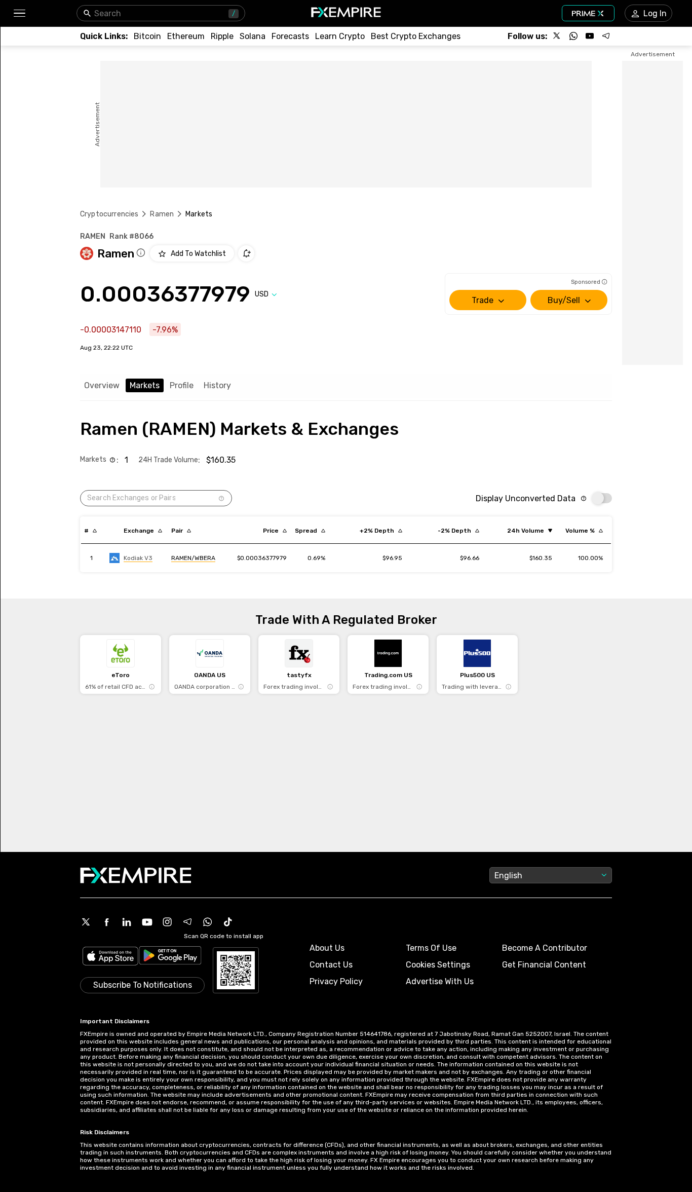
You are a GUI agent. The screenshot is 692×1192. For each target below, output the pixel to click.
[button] (19, 13)
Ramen (162, 214)
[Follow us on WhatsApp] (573, 36)
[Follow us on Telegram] (606, 36)
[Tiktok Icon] (228, 922)
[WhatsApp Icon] (208, 922)
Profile (182, 385)
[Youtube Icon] (147, 922)
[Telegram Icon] (187, 922)
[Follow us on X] (557, 36)
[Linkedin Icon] (127, 922)
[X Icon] (86, 922)
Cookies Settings (438, 965)
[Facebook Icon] (106, 922)
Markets (145, 385)
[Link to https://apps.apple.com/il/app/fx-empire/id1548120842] (110, 957)
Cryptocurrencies (109, 214)
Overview (102, 385)
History (217, 385)
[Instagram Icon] (167, 922)
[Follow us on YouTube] (590, 36)
